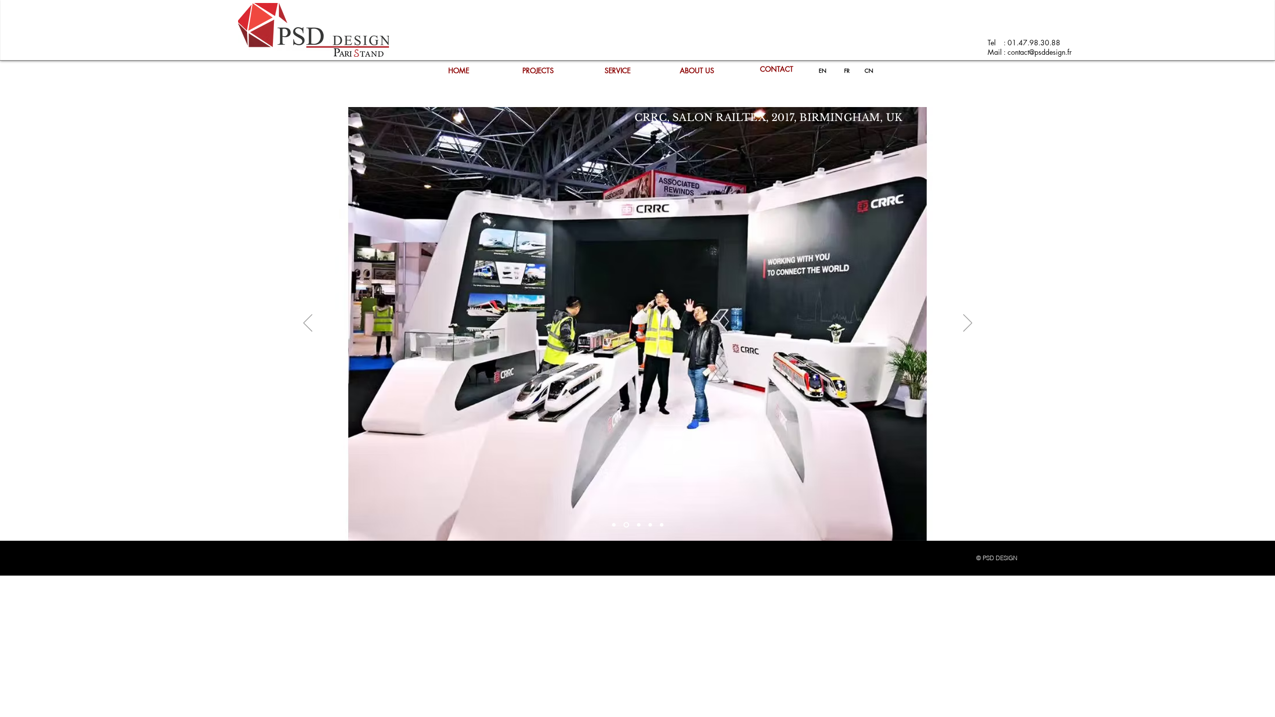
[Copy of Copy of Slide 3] (661, 525)
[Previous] (307, 323)
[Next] (967, 323)
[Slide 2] (625, 525)
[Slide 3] (637, 525)
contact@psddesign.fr (1040, 52)
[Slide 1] (614, 525)
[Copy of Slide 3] (650, 525)
